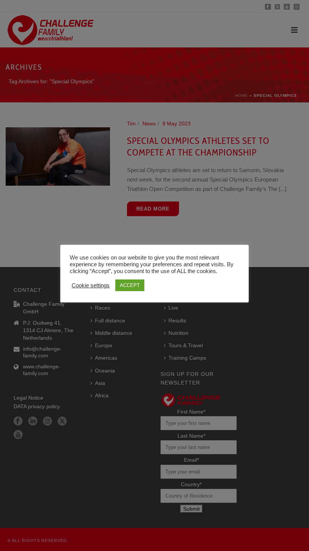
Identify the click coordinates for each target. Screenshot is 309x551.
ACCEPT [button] (130, 285)
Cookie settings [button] (91, 285)
